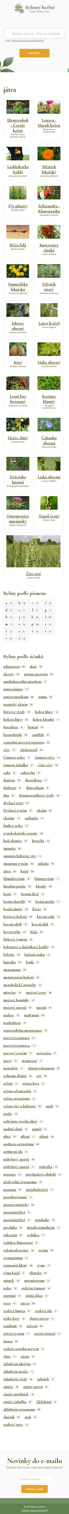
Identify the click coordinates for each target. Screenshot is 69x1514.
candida (40, 734)
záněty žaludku (17, 1401)
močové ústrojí (17, 1007)
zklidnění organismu (21, 1409)
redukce (35, 1235)
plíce (9, 1136)
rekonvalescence (18, 1250)
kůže (36, 931)
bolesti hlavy (15, 719)
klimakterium (16, 878)
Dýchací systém (17, 810)
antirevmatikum (18, 696)
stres (9, 1303)
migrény (11, 992)
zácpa (27, 1356)
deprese (11, 780)
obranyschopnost (43, 1068)
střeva (27, 1303)
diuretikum (37, 787)
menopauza (14, 969)
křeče (39, 909)
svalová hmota (16, 1310)
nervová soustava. (18, 1045)
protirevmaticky (18, 1204)
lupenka (11, 962)
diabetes (11, 787)
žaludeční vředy (17, 1379)
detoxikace (35, 780)
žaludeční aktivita (19, 1363)
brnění (35, 727)
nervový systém (17, 1053)
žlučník (11, 1417)
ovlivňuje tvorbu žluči (22, 1121)
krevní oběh (14, 924)
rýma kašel (13, 1273)
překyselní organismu (22, 1182)
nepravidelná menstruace (24, 1030)
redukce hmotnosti (20, 1242)
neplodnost (14, 1022)
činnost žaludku (17, 765)
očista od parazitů (19, 1091)
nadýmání (34, 1015)
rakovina (12, 1235)
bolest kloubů (45, 719)
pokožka (47, 1166)
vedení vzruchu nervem (23, 1348)
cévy (8, 749)
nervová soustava (18, 1037)
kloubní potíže (16, 886)
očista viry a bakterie (22, 1106)
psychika (12, 1227)
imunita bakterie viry (22, 856)
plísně (46, 1136)
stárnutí (11, 1295)
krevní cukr (48, 916)
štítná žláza (36, 1295)
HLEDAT (34, 53)
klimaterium (46, 878)
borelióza (12, 727)
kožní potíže (47, 901)
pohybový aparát (18, 1159)
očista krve (33, 1083)
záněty (10, 1386)
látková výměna (17, 939)
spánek (11, 1280)
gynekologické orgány (22, 833)
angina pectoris (38, 674)
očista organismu (18, 1098)
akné (35, 666)
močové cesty (38, 992)
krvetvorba (14, 931)
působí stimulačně (43, 1227)
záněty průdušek (18, 1394)
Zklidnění (46, 1401)
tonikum (12, 1326)
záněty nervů (35, 1386)
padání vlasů (14, 1129)
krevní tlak (42, 924)
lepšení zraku (36, 954)
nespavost (31, 1060)
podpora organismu (21, 1144)
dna (8, 795)
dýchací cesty (15, 803)
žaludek (45, 1379)
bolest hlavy (46, 711)
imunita (11, 848)
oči (41, 1075)
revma (46, 1250)
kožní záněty (15, 909)
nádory (10, 1015)
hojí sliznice (15, 840)
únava (10, 1341)
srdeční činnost (35, 1288)
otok (51, 1106)
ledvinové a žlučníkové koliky (28, 947)
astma (45, 696)
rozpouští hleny (17, 1265)
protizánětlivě (16, 1219)
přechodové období (43, 1174)
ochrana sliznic (17, 1075)
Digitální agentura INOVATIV (34, 1510)
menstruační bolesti (21, 977)
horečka (40, 840)
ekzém (44, 810)
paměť (39, 1129)
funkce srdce (15, 825)
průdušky (44, 1219)
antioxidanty (15, 689)
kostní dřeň (32, 894)
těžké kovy (13, 1318)
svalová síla (45, 1310)
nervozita (46, 1053)
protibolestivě (39, 1189)
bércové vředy (16, 711)
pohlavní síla (15, 1151)
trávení (34, 1326)
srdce (9, 1288)
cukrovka (29, 772)
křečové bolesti (17, 916)
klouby (43, 886)
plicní (27, 1136)
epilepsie (34, 818)
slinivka (37, 1273)
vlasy (9, 1356)
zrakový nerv (15, 1424)
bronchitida (15, 734)
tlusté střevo (41, 1318)
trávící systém (15, 1333)
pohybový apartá (18, 1166)
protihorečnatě (17, 1197)
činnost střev (47, 757)
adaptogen (13, 666)
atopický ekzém (17, 704)
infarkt (45, 863)
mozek (43, 1007)
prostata (12, 1189)
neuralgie (12, 1068)
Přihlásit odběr (35, 1489)
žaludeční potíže (17, 1371)
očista (10, 1083)
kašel (27, 871)
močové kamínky (18, 1000)
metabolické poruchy (21, 984)
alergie (11, 674)
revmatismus (15, 1257)
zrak (29, 1417)
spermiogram (36, 1280)
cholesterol (31, 749)
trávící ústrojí (46, 1333)
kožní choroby (16, 901)
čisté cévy (47, 765)
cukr (9, 772)
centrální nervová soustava (26, 742)
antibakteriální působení (24, 681)
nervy (9, 1060)
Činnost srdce (16, 757)
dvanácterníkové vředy (39, 795)
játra (9, 871)
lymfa (32, 962)
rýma (43, 1265)
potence (11, 1174)
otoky (10, 1113)
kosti (9, 894)
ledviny (11, 954)
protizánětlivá (16, 1212)
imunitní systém (18, 863)
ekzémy (11, 818)
